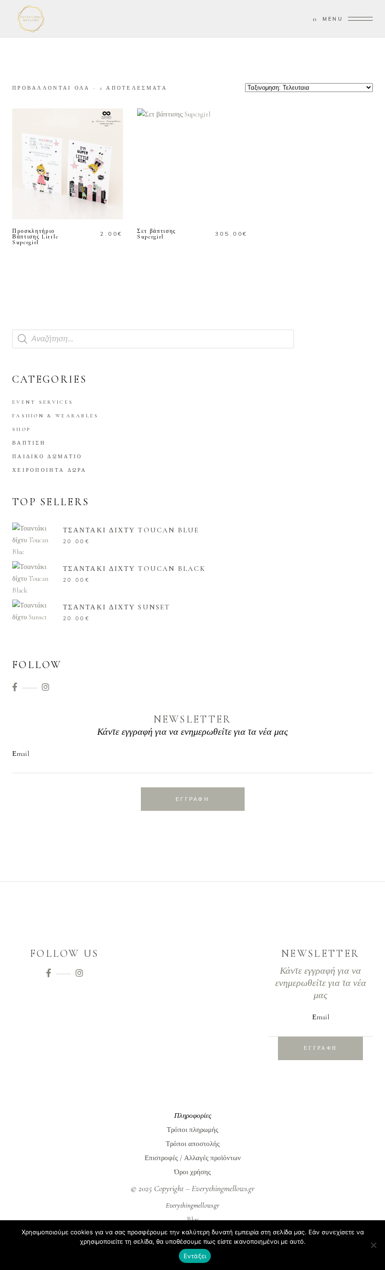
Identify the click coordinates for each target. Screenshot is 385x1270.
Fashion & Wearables (55, 416)
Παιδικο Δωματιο (47, 457)
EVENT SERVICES (42, 402)
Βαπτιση (29, 443)
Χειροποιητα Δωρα (49, 470)
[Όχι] (373, 1245)
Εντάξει (195, 1256)
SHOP (21, 429)
